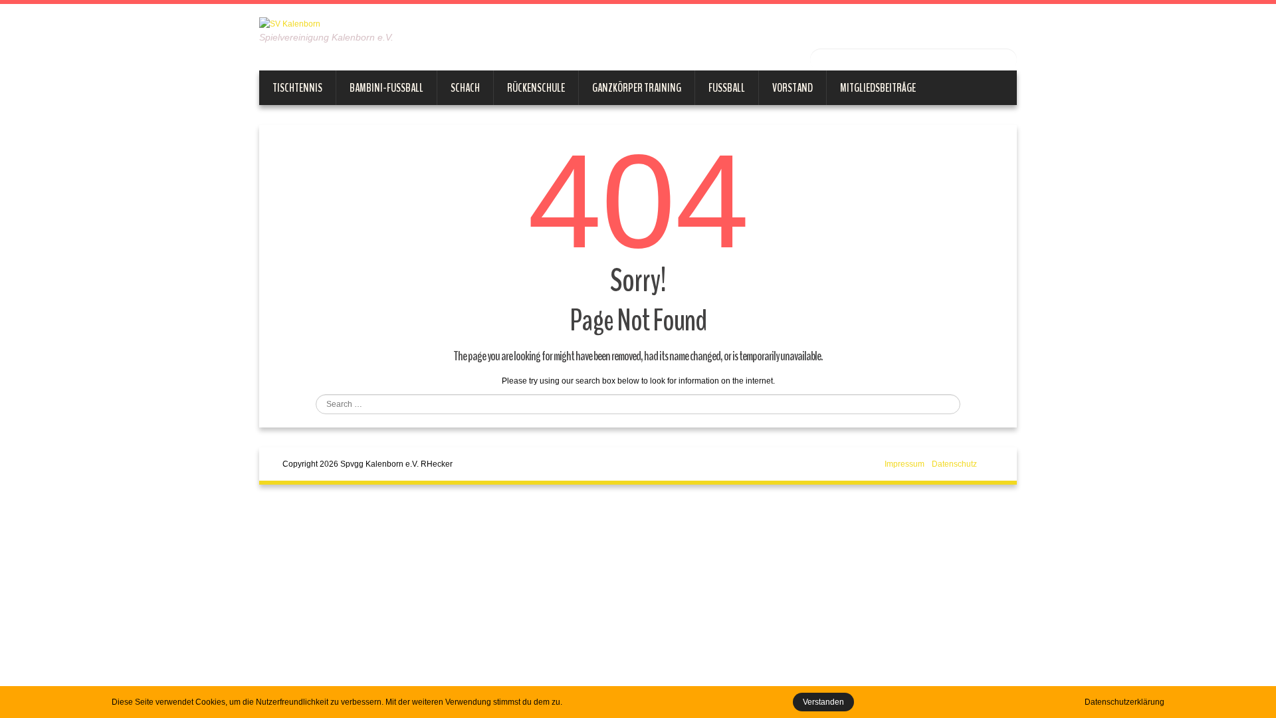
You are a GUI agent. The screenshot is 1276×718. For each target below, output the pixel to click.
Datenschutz (954, 464)
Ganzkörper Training (636, 88)
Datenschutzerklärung (1124, 702)
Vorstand (792, 88)
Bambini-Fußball (386, 88)
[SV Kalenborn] (289, 23)
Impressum (904, 464)
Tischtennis (297, 88)
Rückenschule (536, 88)
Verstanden (823, 702)
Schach (465, 88)
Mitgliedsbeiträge (878, 88)
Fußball (726, 88)
